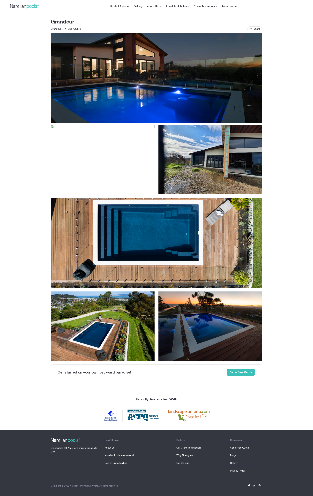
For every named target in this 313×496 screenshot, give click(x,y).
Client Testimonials (205, 6)
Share (257, 28)
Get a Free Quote (239, 447)
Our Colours (182, 463)
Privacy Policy (237, 470)
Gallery (138, 6)
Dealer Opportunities (116, 463)
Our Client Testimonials (188, 447)
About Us (152, 6)
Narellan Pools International (119, 455)
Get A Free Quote (241, 372)
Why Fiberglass (184, 455)
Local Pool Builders (177, 6)
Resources (227, 6)
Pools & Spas (118, 6)
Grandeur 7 (57, 28)
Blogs (233, 455)
